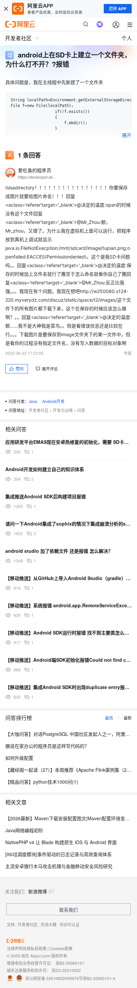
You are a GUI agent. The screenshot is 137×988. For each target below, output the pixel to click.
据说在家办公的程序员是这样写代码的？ (47, 745)
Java (33, 401)
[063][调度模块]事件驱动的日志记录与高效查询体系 (58, 854)
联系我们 (68, 909)
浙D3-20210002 (66, 970)
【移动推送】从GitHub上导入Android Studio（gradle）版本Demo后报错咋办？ (68, 578)
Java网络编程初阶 (24, 830)
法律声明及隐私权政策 (27, 948)
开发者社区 (39, 410)
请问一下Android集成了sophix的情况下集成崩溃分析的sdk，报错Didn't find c (68, 523)
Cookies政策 (61, 948)
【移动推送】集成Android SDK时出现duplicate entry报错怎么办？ (68, 687)
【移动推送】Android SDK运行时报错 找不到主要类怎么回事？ (68, 632)
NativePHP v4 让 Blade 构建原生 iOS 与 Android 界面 (61, 842)
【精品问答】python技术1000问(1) (41, 781)
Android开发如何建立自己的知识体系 (44, 469)
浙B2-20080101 (70, 963)
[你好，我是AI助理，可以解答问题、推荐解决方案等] (100, 24)
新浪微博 (37, 891)
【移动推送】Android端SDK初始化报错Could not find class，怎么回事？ (68, 659)
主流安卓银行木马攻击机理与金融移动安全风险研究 (58, 866)
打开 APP (117, 9)
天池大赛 (49, 924)
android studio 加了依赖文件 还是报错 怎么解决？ (59, 550)
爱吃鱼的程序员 (34, 170)
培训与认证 (69, 924)
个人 (126, 38)
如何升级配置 (19, 757)
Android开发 (53, 401)
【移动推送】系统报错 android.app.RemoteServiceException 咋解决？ (68, 605)
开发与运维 (63, 410)
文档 (11, 924)
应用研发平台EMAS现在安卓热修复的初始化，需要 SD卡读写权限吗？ (68, 442)
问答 (81, 410)
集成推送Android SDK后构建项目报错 (45, 496)
